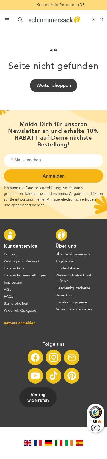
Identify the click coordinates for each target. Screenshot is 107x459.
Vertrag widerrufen (38, 397)
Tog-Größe (65, 261)
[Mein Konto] (93, 19)
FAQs (8, 296)
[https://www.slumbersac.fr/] (38, 443)
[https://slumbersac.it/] (59, 443)
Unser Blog (65, 295)
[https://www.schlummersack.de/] (48, 443)
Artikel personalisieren (74, 309)
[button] (20, 19)
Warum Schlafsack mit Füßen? (73, 278)
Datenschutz (14, 268)
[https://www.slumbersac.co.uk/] (27, 443)
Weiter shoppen (53, 85)
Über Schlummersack (73, 254)
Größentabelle (67, 268)
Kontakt (10, 254)
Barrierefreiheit (16, 303)
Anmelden (54, 176)
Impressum (13, 282)
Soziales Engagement (73, 302)
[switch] (95, 428)
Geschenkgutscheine (73, 288)
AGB (8, 289)
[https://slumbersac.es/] (79, 443)
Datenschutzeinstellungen (25, 275)
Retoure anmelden (19, 323)
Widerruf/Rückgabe (20, 311)
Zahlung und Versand (21, 261)
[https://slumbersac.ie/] (69, 443)
